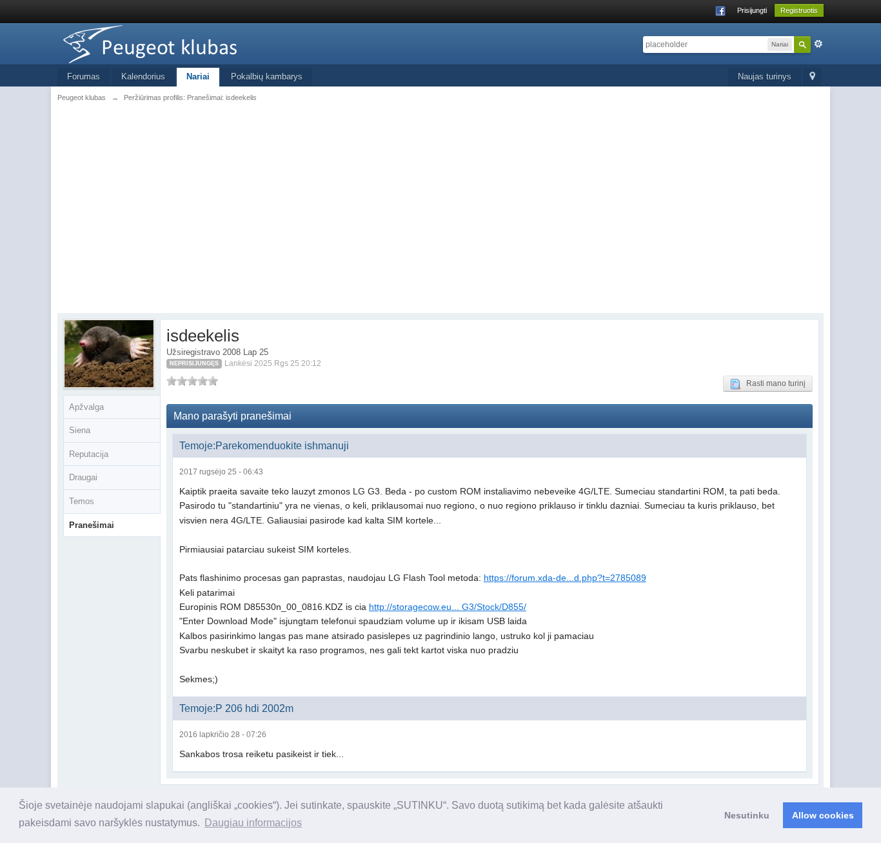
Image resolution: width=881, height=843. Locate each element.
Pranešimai (91, 525)
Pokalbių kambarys (266, 76)
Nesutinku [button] (746, 815)
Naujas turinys (764, 76)
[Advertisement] (440, 206)
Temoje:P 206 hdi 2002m (236, 708)
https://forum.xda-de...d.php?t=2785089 (565, 578)
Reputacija (88, 454)
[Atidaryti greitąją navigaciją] (812, 77)
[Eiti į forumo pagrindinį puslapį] (172, 43)
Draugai (83, 477)
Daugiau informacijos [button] (253, 822)
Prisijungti (752, 10)
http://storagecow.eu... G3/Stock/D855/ (447, 607)
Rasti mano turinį (773, 383)
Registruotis (799, 10)
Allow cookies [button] (823, 815)
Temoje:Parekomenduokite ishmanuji (264, 445)
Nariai (198, 76)
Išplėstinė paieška (818, 44)
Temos (81, 501)
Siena (79, 430)
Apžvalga (86, 407)
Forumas (83, 76)
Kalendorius (143, 76)
